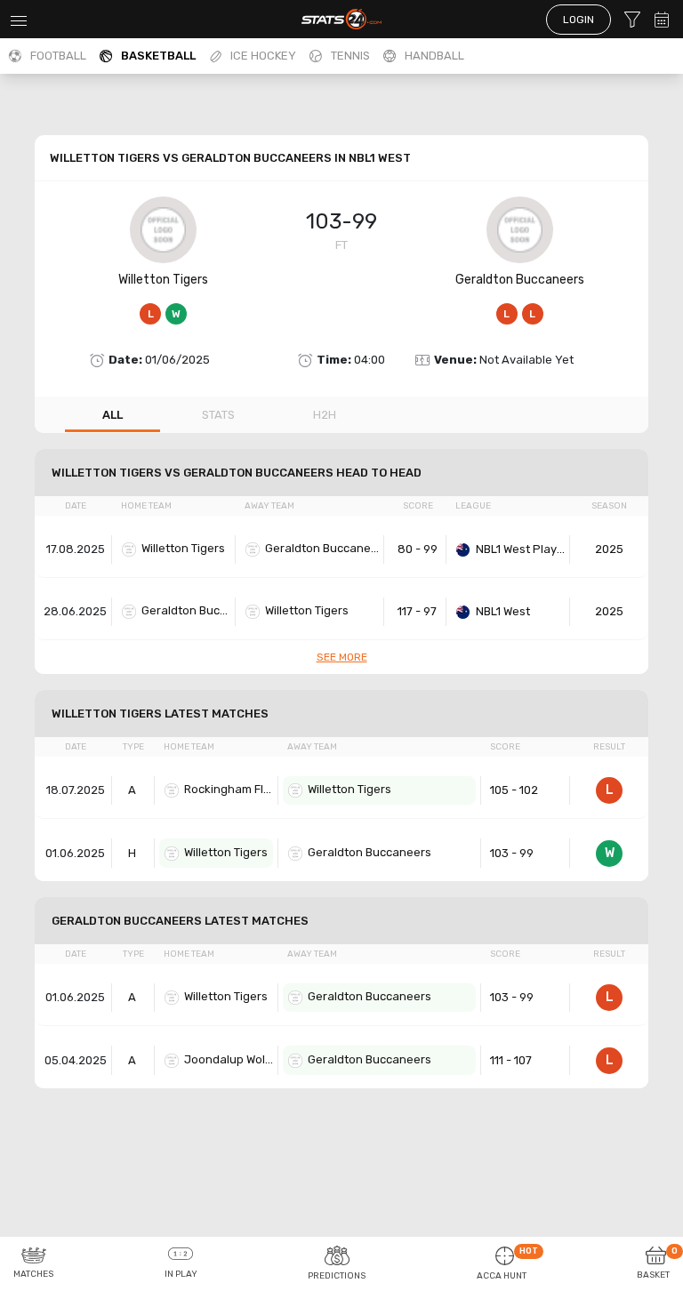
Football (58, 55)
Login (578, 19)
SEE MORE (342, 657)
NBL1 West (503, 611)
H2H (324, 414)
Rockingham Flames (228, 789)
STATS (218, 414)
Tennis (350, 55)
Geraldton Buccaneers (519, 279)
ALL (112, 414)
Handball (434, 55)
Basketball (158, 55)
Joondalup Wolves (228, 1059)
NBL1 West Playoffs (520, 549)
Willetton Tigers (163, 279)
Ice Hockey (263, 55)
